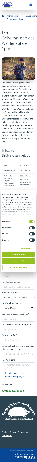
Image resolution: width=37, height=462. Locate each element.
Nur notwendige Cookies (18, 267)
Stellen (5, 432)
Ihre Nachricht (8, 360)
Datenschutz (23, 432)
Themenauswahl (10, 293)
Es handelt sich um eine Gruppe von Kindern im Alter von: (18, 348)
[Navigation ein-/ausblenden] (31, 5)
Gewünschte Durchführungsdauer (17, 325)
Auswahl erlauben (18, 261)
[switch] (32, 227)
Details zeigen (26, 248)
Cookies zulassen (18, 254)
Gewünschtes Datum (12, 303)
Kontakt (13, 432)
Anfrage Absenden (13, 391)
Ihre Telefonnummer (11, 282)
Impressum (7, 436)
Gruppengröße (9, 335)
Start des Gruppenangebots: (15, 314)
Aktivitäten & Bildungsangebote (15, 17)
